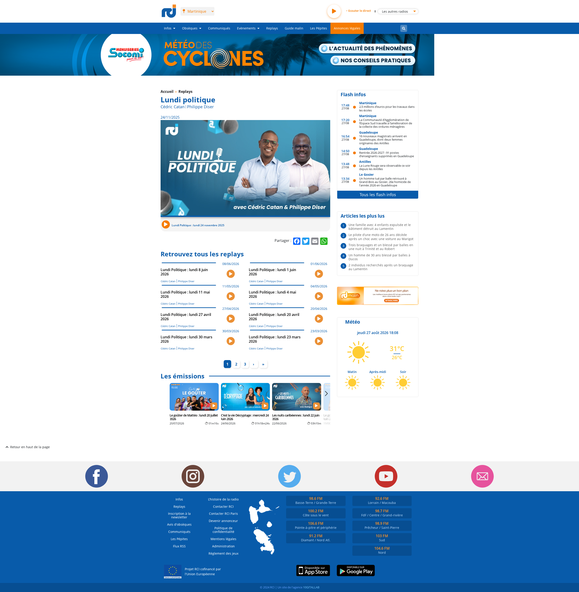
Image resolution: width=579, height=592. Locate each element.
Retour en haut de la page (30, 447)
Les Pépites (318, 28)
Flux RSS (179, 546)
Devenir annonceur (223, 521)
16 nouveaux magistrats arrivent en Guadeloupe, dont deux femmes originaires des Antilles (383, 139)
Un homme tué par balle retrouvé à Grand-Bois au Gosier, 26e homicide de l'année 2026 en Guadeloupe (385, 181)
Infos (167, 28)
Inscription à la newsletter (179, 515)
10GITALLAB (311, 587)
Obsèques (189, 28)
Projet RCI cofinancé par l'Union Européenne (203, 571)
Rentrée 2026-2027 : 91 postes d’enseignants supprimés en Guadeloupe (386, 154)
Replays (272, 28)
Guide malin (294, 28)
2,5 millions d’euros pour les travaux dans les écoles (387, 108)
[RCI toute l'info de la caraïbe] (169, 11)
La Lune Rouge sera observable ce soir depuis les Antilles (384, 167)
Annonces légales (347, 28)
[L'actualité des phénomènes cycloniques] (367, 49)
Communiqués (219, 28)
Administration (223, 546)
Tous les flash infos (378, 194)
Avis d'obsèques (179, 524)
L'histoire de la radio (223, 499)
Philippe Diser (200, 106)
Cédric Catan (173, 106)
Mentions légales (223, 539)
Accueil (167, 91)
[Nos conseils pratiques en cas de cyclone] (373, 61)
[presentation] (326, 403)
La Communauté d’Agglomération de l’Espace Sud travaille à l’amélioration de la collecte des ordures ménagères (385, 123)
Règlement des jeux (223, 553)
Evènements (246, 28)
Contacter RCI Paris (223, 513)
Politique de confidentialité (223, 530)
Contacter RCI (223, 506)
